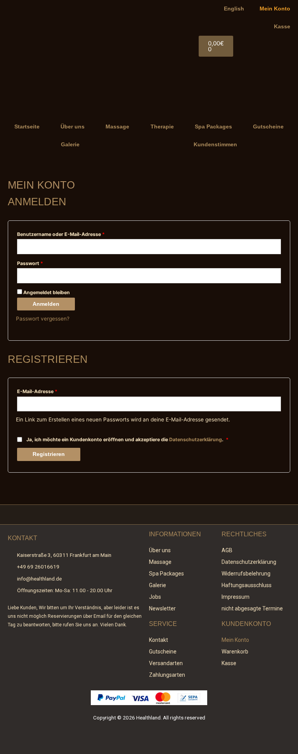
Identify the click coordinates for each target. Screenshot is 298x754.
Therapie (162, 127)
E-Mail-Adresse (51, 390)
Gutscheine (268, 127)
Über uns (73, 127)
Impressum (235, 597)
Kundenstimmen (215, 144)
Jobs (155, 597)
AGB (227, 550)
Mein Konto (275, 9)
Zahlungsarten (167, 675)
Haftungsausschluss (247, 585)
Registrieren (49, 454)
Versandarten (166, 663)
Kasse (282, 26)
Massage (117, 127)
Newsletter (162, 608)
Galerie (70, 144)
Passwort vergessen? (42, 318)
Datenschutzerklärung (195, 439)
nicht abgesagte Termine (252, 608)
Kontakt (158, 640)
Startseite (27, 127)
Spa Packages (213, 127)
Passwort (44, 262)
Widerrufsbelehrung (246, 573)
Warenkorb (235, 651)
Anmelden (46, 304)
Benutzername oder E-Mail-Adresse (74, 233)
